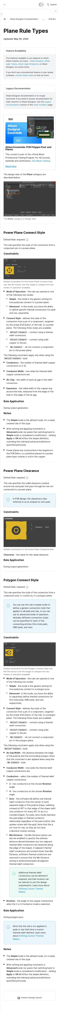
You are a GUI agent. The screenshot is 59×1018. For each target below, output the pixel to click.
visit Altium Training (41, 161)
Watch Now (10, 166)
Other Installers (40, 105)
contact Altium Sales (24, 75)
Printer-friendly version (31, 997)
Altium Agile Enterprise (28, 64)
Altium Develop (36, 61)
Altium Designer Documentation (24, 19)
